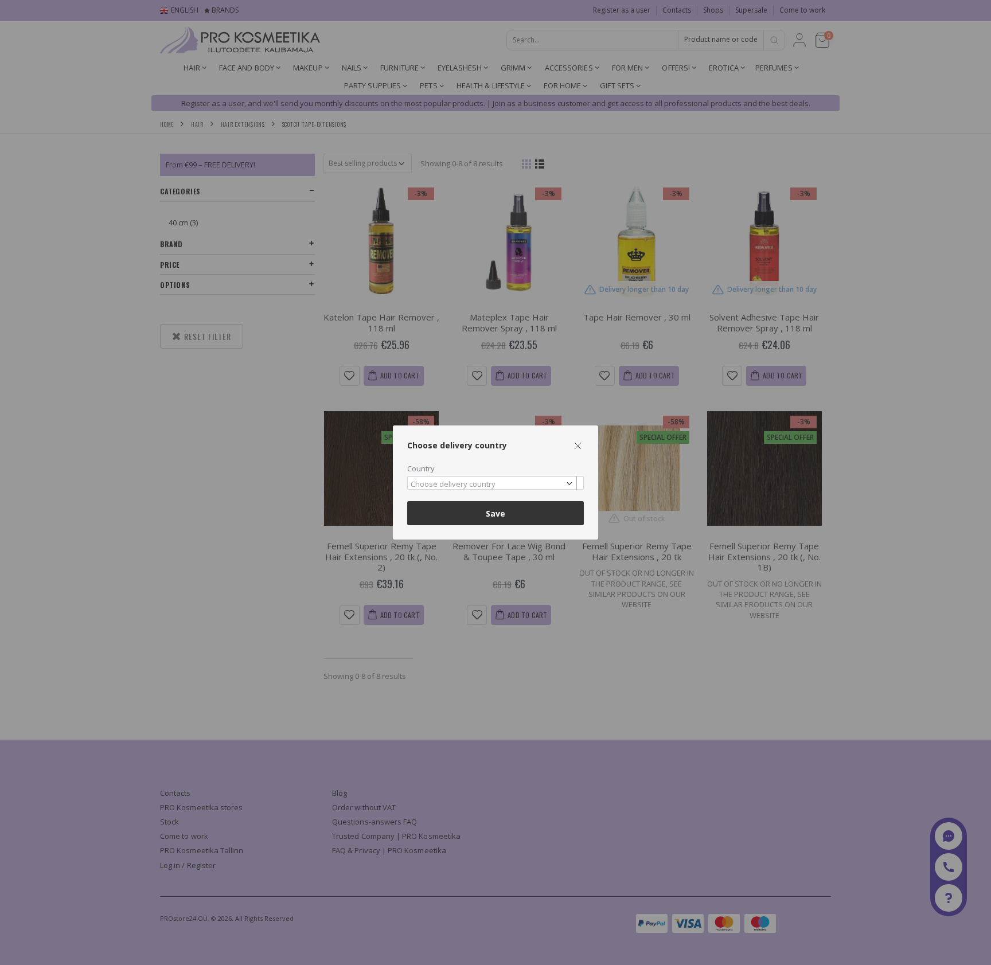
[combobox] (495, 483)
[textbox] (493, 484)
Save (495, 513)
